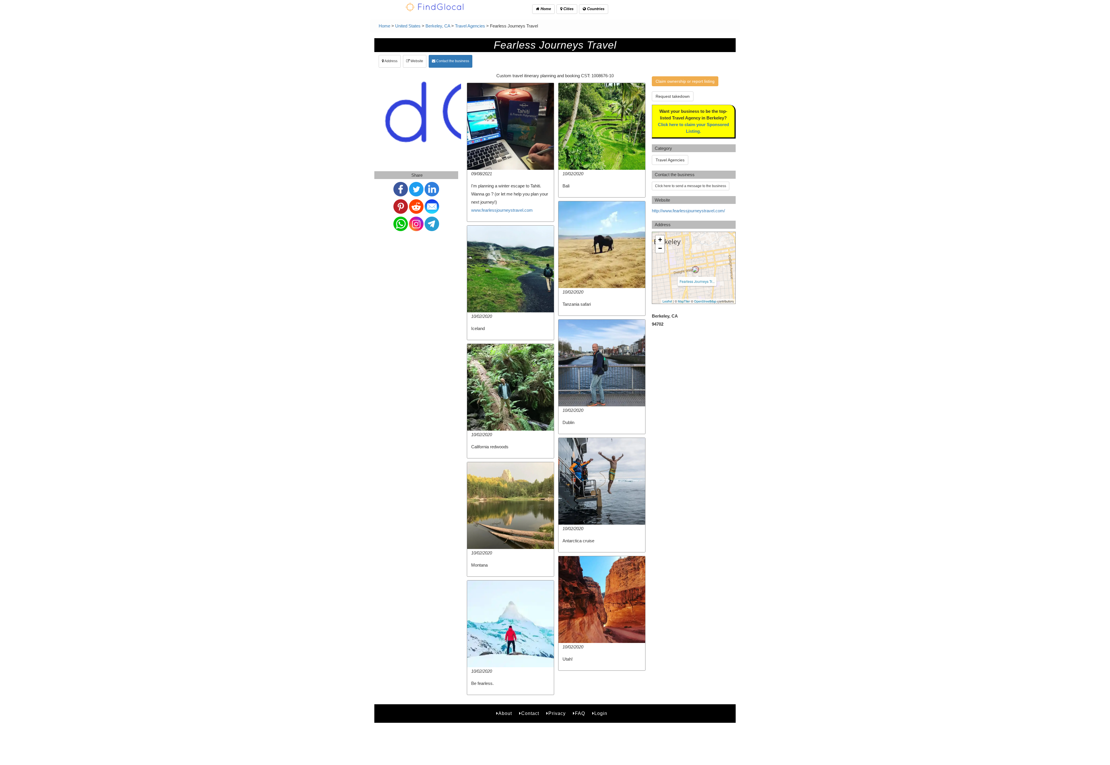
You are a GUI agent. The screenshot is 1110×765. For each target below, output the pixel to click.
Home (545, 9)
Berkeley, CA (438, 25)
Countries (595, 9)
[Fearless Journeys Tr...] (695, 269)
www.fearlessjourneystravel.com (502, 210)
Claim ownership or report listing (685, 81)
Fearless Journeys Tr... (697, 281)
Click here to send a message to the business (690, 186)
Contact (530, 713)
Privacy (557, 713)
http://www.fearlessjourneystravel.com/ (688, 210)
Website (416, 61)
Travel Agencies (470, 25)
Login (600, 713)
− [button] (660, 248)
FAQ (580, 713)
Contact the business (452, 61)
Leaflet (667, 301)
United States (408, 25)
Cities (568, 9)
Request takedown (673, 96)
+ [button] (660, 239)
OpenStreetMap (705, 301)
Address (390, 61)
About (505, 713)
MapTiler (684, 301)
